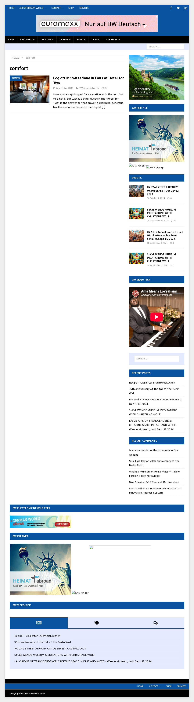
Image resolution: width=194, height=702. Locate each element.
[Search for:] (165, 46)
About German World (31, 8)
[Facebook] (171, 8)
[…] (103, 107)
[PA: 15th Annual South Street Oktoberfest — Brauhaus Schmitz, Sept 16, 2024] (136, 236)
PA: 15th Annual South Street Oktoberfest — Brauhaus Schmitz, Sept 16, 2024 (165, 235)
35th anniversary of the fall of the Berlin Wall (42, 642)
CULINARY (111, 40)
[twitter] (178, 8)
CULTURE (46, 40)
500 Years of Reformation (162, 482)
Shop (71, 8)
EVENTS (81, 40)
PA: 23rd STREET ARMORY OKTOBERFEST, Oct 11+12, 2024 (163, 190)
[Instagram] (185, 8)
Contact (55, 8)
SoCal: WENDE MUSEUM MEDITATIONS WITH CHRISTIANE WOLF (161, 213)
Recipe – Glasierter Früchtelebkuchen (152, 382)
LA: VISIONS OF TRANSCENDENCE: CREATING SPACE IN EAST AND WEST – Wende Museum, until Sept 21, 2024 (153, 425)
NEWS (11, 40)
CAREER (63, 40)
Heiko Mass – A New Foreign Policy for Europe (154, 473)
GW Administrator (89, 88)
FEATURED (26, 40)
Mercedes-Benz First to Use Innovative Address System (155, 490)
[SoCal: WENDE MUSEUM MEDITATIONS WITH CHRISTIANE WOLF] (136, 213)
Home (11, 8)
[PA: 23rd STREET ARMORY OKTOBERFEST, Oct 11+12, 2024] (136, 191)
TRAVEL (95, 40)
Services (83, 8)
